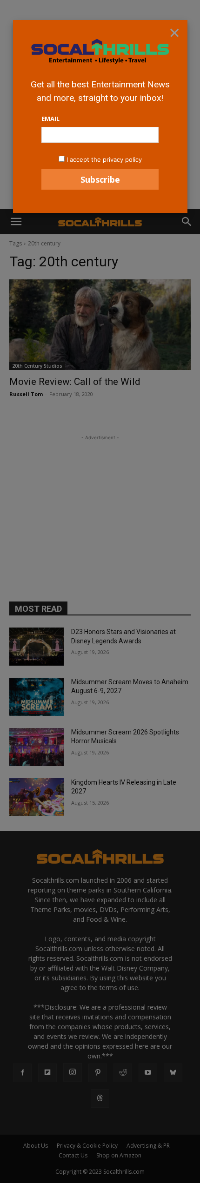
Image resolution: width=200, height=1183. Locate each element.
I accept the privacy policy (104, 159)
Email (50, 118)
